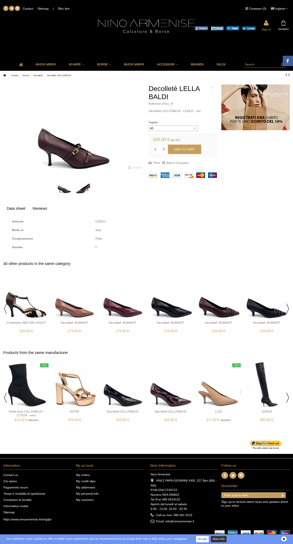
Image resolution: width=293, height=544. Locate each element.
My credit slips (85, 481)
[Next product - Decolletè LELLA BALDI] (289, 74)
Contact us (10, 475)
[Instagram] (17, 8)
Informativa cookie (15, 506)
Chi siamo (10, 481)
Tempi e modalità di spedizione (24, 493)
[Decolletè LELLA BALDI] (122, 384)
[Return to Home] (4, 75)
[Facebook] (5, 8)
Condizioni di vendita (17, 500)
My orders (83, 475)
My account (84, 465)
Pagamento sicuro (15, 487)
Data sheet (16, 208)
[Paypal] (231, 28)
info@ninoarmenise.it (179, 521)
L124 (218, 411)
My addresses (85, 487)
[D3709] (74, 384)
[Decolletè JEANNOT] (74, 295)
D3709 (74, 411)
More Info (219, 539)
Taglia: (154, 122)
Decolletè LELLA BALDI (122, 411)
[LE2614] (267, 384)
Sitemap (43, 8)
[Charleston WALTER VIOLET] (26, 295)
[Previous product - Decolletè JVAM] (286, 74)
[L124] (218, 384)
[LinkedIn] (248, 28)
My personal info (87, 493)
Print (156, 163)
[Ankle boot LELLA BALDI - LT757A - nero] (26, 384)
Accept (202, 539)
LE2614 (266, 411)
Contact (28, 8)
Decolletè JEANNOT (74, 322)
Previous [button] (5, 126)
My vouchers (85, 500)
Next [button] (142, 126)
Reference (155, 103)
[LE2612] (64, 185)
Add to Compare (177, 163)
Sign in (266, 29)
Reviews (40, 208)
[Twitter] (11, 8)
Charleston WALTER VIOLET (26, 322)
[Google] (216, 28)
